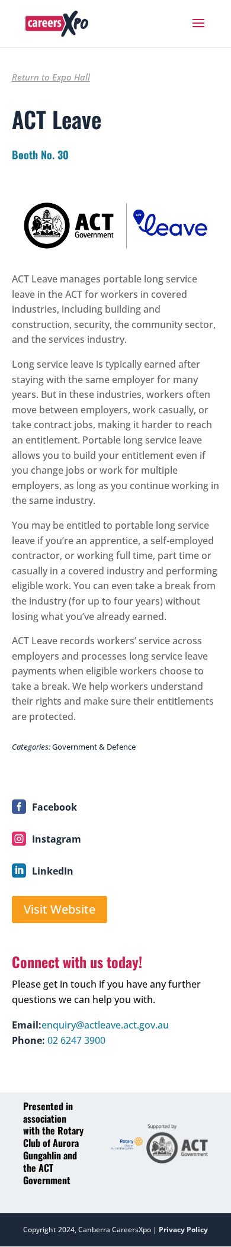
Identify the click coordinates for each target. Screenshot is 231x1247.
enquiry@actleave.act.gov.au (105, 1025)
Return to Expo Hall (51, 77)
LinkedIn (52, 871)
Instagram (56, 839)
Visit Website (59, 909)
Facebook (54, 807)
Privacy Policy (183, 1229)
